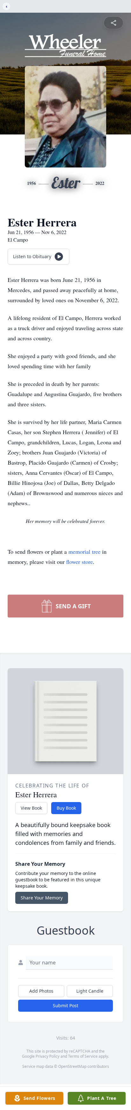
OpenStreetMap (72, 1066)
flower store (79, 561)
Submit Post (65, 1005)
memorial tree (84, 551)
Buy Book (66, 808)
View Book (31, 808)
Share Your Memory (42, 898)
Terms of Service (83, 1056)
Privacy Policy (47, 1056)
